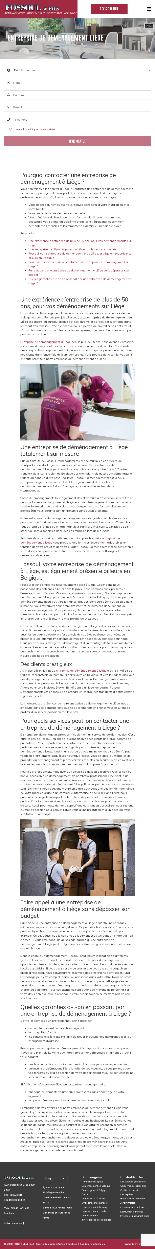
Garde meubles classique (133, 1185)
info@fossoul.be (55, 1192)
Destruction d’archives (131, 1211)
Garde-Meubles (131, 1177)
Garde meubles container (133, 1198)
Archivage (128, 1203)
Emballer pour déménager (94, 1202)
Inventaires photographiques (134, 1216)
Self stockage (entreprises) (133, 1181)
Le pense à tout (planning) (95, 1207)
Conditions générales (92, 1243)
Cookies (72, 1243)
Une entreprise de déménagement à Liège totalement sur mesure (72, 249)
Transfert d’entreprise (92, 1181)
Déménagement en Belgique (96, 1185)
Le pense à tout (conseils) (94, 1211)
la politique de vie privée (39, 129)
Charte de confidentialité (50, 1243)
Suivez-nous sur (13, 1223)
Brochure (9, 1213)
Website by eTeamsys (138, 1243)
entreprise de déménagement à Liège (81, 670)
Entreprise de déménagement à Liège (45, 342)
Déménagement (94, 1177)
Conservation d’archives (132, 1207)
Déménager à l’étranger (93, 1198)
